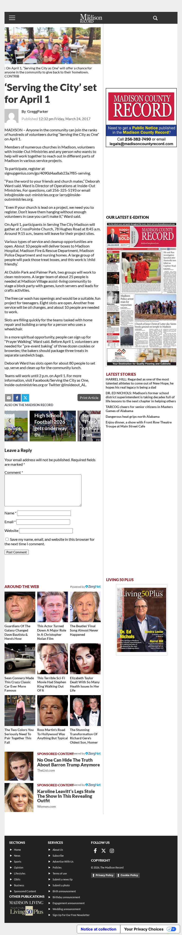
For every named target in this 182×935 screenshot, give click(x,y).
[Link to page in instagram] (112, 850)
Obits (17, 879)
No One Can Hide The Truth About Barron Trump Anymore (68, 764)
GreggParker (37, 111)
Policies (57, 867)
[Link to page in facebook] (17, 398)
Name (10, 513)
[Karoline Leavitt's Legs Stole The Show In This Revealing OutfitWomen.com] (19, 797)
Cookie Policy (129, 875)
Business (19, 885)
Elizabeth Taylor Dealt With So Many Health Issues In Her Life (85, 684)
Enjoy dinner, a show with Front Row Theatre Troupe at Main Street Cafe (139, 424)
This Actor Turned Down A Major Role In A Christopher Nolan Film (51, 632)
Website (11, 530)
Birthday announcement (66, 897)
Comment (14, 472)
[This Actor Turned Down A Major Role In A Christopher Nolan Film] (52, 607)
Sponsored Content (25, 891)
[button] (155, 18)
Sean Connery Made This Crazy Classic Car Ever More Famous (19, 684)
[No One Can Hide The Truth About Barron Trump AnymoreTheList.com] (19, 766)
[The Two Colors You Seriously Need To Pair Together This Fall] (20, 710)
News (17, 855)
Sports (17, 861)
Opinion (18, 867)
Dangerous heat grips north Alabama (132, 416)
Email (10, 521)
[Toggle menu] (12, 18)
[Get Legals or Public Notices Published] (141, 145)
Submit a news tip (63, 879)
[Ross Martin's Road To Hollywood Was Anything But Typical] (52, 710)
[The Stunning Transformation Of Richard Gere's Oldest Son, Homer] (85, 710)
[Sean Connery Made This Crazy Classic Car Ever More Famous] (20, 658)
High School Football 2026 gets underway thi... (50, 424)
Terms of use (60, 873)
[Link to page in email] (9, 398)
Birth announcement (64, 891)
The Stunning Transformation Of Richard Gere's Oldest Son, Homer (84, 736)
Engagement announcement (69, 903)
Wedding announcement (67, 909)
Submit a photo (61, 885)
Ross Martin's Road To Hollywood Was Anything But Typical (52, 734)
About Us (58, 849)
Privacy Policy (104, 875)
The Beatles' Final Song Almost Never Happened (84, 630)
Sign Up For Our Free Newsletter (71, 914)
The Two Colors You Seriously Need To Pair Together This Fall (19, 736)
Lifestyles (19, 873)
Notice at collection (98, 929)
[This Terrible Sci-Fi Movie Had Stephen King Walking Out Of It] (52, 658)
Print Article (89, 398)
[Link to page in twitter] (25, 398)
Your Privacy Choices (144, 929)
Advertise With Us (63, 861)
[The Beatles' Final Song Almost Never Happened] (85, 607)
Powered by (77, 753)
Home (17, 849)
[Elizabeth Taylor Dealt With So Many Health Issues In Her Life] (85, 658)
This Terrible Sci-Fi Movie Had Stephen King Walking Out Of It (51, 684)
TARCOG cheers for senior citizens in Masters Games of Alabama (139, 409)
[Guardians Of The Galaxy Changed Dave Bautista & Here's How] (20, 607)
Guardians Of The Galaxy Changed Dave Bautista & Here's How (17, 632)
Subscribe (58, 855)
